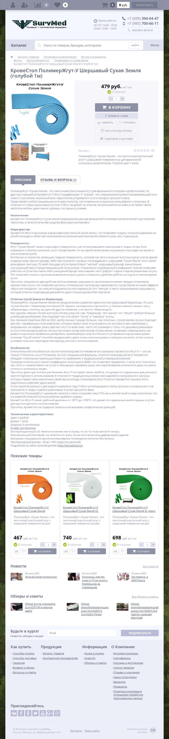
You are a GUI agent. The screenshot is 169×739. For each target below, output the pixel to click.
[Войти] (13, 5)
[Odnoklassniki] (28, 713)
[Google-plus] (50, 713)
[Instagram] (57, 713)
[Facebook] (21, 713)
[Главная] (12, 57)
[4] (145, 151)
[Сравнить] (17, 551)
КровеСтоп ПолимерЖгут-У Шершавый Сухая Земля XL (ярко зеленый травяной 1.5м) (134, 511)
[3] (141, 151)
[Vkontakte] (14, 713)
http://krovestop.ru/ (70, 445)
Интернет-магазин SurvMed (141, 730)
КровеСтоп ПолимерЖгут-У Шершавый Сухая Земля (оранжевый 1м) (31, 511)
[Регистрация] (24, 5)
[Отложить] (24, 551)
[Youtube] (43, 713)
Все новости (150, 566)
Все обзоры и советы (145, 596)
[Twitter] (35, 713)
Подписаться (140, 633)
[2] (138, 151)
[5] (148, 151)
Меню (155, 45)
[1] (135, 151)
